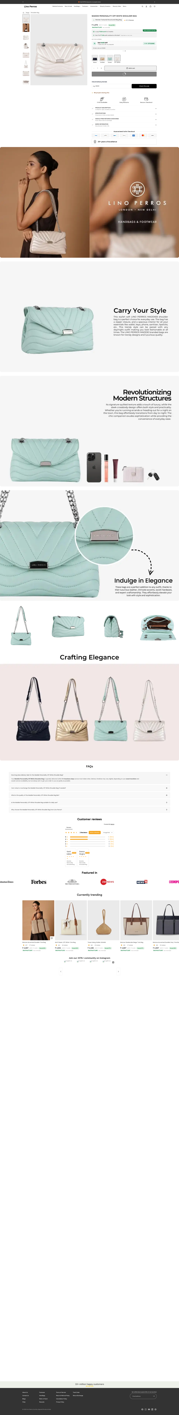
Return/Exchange (78, 1395)
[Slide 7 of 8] (26, 73)
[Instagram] (146, 1409)
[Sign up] (154, 1396)
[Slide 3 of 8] (26, 37)
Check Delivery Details (99, 82)
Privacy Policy (60, 1402)
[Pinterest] (155, 1409)
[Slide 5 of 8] (26, 55)
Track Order (76, 1392)
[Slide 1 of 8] (26, 18)
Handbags (42, 1395)
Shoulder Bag (35, 13)
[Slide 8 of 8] (26, 82)
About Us (25, 1392)
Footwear (42, 1392)
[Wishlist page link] (154, 6)
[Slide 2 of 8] (26, 27)
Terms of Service (61, 1392)
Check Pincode (144, 86)
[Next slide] (155, 926)
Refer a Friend (43, 1399)
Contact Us (25, 1395)
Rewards (41, 1402)
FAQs (23, 1402)
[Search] (142, 6)
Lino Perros (30, 1409)
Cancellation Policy (61, 1399)
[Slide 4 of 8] (26, 46)
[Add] (51, 937)
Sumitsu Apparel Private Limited (42, 1409)
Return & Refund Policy (63, 1395)
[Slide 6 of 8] (26, 64)
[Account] (146, 6)
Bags (27, 13)
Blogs (24, 1399)
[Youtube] (149, 1409)
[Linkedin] (152, 1409)
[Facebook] (142, 1409)
